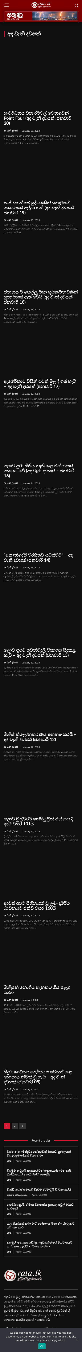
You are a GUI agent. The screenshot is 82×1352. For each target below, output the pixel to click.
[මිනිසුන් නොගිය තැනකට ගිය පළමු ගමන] (41, 958)
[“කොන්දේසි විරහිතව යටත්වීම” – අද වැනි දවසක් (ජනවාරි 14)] (41, 526)
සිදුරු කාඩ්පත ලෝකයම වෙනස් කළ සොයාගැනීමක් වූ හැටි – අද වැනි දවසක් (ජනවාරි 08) (38, 1077)
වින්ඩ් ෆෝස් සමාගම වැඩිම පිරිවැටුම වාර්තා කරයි (39, 1189)
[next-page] (22, 1126)
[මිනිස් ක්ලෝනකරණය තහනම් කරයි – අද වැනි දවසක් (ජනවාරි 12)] (41, 706)
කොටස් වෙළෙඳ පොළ (17, 1195)
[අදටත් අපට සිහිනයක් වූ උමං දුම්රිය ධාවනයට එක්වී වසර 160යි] (41, 874)
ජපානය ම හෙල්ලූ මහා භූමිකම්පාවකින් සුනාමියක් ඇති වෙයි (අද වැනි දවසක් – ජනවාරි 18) (41, 297)
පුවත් (9, 1161)
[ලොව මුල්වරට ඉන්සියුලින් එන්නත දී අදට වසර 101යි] (41, 790)
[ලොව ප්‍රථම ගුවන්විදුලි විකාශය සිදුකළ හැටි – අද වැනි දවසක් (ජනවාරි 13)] (41, 621)
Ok (42, 1346)
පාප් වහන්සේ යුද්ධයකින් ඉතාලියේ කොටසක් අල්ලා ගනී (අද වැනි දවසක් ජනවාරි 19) (39, 207)
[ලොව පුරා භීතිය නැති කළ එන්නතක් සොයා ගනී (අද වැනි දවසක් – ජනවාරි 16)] (41, 437)
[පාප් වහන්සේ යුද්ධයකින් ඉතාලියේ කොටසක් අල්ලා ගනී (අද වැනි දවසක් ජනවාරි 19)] (41, 174)
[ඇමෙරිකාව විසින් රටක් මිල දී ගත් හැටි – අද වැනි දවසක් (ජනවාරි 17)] (41, 352)
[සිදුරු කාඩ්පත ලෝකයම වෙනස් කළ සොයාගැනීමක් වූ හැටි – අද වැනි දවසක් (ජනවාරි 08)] (41, 1043)
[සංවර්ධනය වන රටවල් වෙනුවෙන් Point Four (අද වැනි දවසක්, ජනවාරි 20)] (41, 84)
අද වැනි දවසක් (11, 131)
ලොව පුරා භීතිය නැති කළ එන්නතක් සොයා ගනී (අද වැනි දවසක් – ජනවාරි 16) (39, 471)
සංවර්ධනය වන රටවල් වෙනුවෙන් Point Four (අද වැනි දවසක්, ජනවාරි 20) (37, 118)
